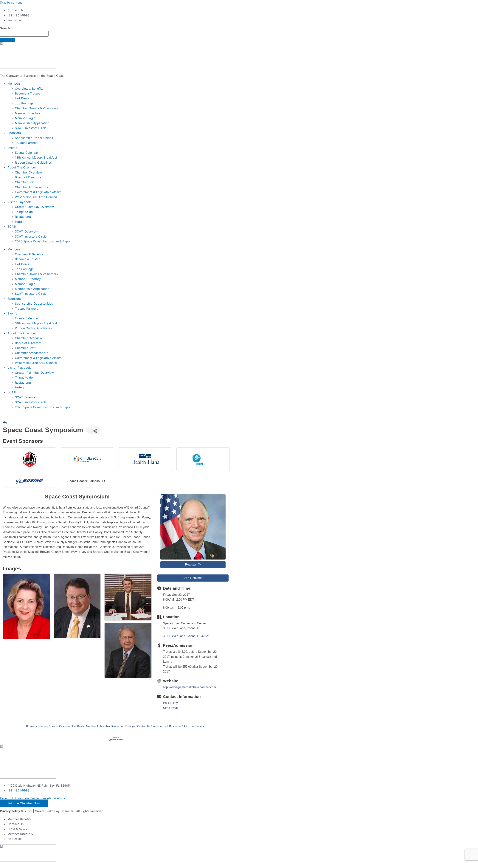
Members (14, 83)
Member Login (25, 118)
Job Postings (24, 103)
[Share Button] (93, 430)
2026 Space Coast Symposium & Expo (42, 241)
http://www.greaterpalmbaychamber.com (189, 687)
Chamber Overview (28, 172)
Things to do (24, 212)
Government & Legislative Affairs (38, 192)
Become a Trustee (27, 93)
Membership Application (32, 123)
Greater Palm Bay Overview (34, 207)
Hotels (19, 222)
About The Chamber (21, 167)
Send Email (171, 707)
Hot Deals (22, 98)
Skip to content (11, 2)
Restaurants (23, 217)
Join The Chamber (195, 726)
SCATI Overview (26, 231)
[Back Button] (5, 422)
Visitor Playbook (19, 202)
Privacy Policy (10, 811)
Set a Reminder (193, 578)
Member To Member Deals (102, 726)
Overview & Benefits (29, 88)
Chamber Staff (25, 182)
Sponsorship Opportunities (34, 138)
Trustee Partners (26, 143)
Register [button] (190, 564)
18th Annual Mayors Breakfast (36, 157)
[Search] (7, 40)
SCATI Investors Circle (30, 128)
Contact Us (143, 726)
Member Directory (28, 113)
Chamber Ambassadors (31, 187)
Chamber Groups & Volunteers (36, 108)
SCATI (11, 226)
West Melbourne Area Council (36, 197)
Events (12, 148)
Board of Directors (28, 177)
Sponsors (14, 133)
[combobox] (24, 34)
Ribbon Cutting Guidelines (33, 162)
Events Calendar (26, 152)
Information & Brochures (167, 726)
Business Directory (37, 726)
